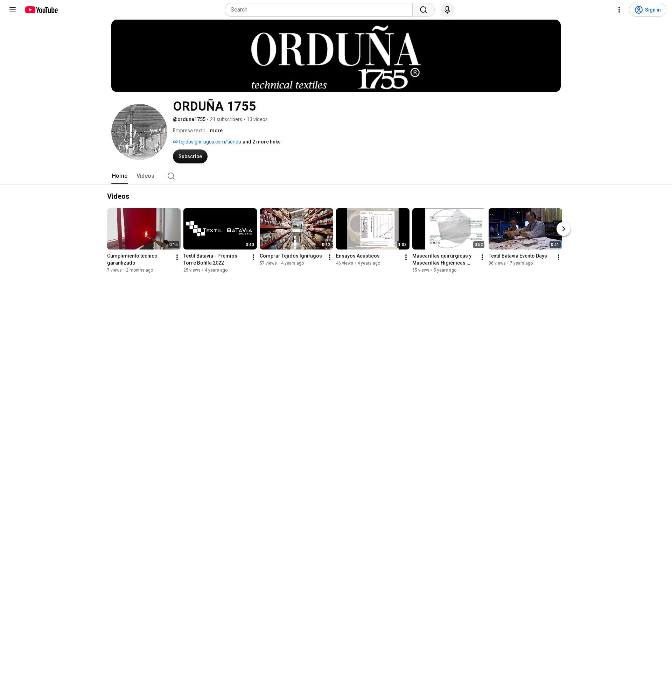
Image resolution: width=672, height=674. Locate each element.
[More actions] (177, 257)
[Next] (563, 229)
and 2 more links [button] (262, 142)
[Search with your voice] (447, 10)
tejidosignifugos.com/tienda (209, 142)
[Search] (423, 10)
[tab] (119, 176)
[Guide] (12, 10)
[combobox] (321, 10)
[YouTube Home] (41, 10)
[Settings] (619, 10)
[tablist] (336, 176)
